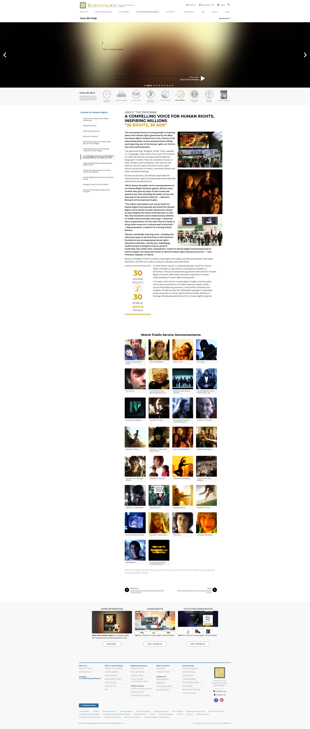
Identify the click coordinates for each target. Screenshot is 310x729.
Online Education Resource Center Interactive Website (97, 171)
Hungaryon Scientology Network (90, 678)
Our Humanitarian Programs (148, 12)
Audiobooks (160, 683)
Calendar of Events (163, 672)
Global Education (90, 126)
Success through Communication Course (139, 680)
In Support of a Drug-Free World (89, 717)
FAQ (203, 12)
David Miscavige (177, 711)
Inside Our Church (85, 668)
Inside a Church (110, 686)
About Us (84, 12)
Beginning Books (162, 679)
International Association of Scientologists (116, 714)
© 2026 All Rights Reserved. (101, 723)
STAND (152, 714)
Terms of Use (217, 723)
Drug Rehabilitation (189, 679)
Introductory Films (162, 690)
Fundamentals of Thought (140, 695)
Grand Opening (84, 672)
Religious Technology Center (195, 711)
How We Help (88, 18)
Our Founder (124, 12)
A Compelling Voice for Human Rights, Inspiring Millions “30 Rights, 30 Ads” (98, 157)
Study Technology (188, 672)
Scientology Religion (126, 711)
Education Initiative (90, 136)
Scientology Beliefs (112, 672)
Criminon (180, 714)
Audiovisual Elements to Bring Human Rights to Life (194, 591)
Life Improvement (137, 675)
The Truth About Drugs (190, 682)
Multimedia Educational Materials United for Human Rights (147, 591)
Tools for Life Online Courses (141, 688)
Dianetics (96, 711)
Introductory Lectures (164, 686)
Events (215, 12)
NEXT (209, 588)
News (227, 12)
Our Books (170, 12)
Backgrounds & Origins (113, 679)
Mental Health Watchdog (191, 689)
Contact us (192, 5)
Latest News (160, 668)
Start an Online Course (216, 711)
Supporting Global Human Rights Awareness (96, 119)
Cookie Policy (207, 723)
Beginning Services (139, 666)
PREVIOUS (134, 588)
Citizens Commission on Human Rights (156, 717)
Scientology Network (109, 711)
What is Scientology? (103, 12)
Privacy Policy (197, 723)
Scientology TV (206, 5)
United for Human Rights (94, 112)
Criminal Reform (188, 675)
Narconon (189, 714)
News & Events (163, 666)
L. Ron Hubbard (84, 711)
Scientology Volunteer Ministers (89, 714)
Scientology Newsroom (161, 711)
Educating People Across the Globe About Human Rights (97, 142)
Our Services (189, 12)
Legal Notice (227, 723)
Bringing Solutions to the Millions (95, 184)
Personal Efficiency (137, 672)
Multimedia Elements (91, 131)
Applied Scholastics (203, 714)
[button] (145, 85)
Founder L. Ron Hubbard (113, 668)
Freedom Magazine (140, 714)
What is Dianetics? (111, 675)
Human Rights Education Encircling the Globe (98, 178)
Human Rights (187, 686)
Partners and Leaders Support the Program (96, 190)
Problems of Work (137, 692)
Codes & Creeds (111, 682)
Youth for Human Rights (132, 717)
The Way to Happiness (190, 668)
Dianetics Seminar (137, 668)
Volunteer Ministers (189, 693)
